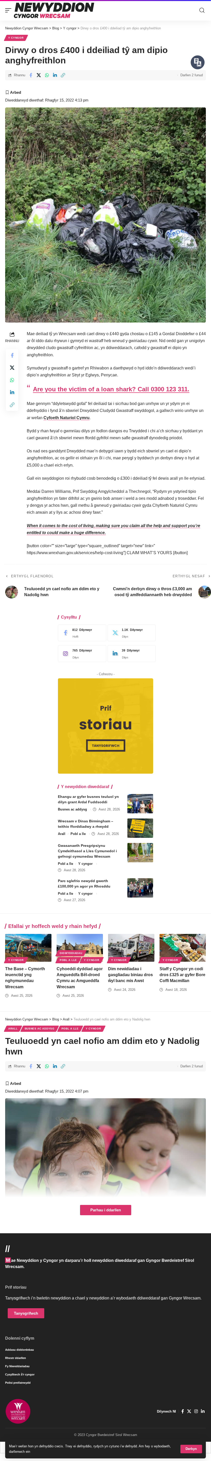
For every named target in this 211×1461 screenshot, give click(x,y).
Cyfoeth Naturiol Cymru (66, 418)
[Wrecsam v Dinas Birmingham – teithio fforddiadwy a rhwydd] (140, 828)
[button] (191, 1449)
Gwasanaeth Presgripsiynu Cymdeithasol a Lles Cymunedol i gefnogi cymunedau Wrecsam (87, 850)
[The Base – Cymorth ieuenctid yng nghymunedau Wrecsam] (28, 948)
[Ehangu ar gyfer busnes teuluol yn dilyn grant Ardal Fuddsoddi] (140, 803)
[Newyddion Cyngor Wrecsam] (54, 10)
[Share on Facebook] (30, 75)
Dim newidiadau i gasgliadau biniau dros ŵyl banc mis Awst (130, 975)
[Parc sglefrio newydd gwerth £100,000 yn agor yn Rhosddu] (140, 888)
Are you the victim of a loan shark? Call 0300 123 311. (111, 389)
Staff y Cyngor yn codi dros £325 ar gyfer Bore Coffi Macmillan (182, 975)
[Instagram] (81, 653)
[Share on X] (38, 75)
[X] (130, 633)
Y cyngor (16, 37)
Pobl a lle (78, 834)
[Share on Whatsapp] (46, 75)
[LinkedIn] (130, 653)
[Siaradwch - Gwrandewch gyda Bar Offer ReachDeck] (198, 62)
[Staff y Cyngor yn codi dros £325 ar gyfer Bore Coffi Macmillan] (183, 948)
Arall (61, 834)
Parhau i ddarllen (105, 1210)
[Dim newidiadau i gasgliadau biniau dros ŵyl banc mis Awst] (131, 948)
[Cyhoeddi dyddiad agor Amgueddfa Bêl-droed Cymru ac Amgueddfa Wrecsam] (80, 948)
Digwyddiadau (71, 953)
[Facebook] (81, 633)
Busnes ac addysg (72, 809)
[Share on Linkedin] (54, 75)
